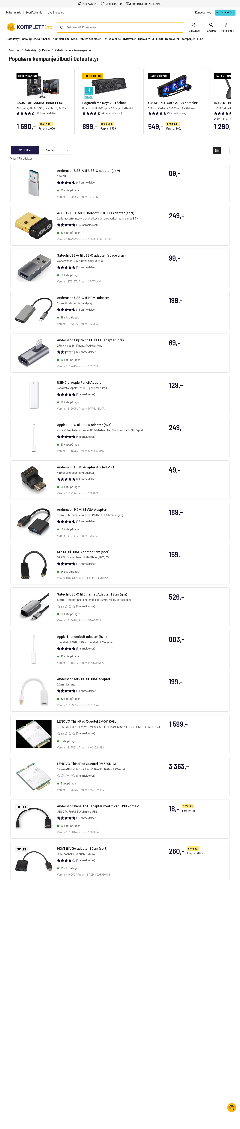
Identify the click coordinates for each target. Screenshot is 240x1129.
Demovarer (172, 38)
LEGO (159, 38)
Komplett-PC (61, 38)
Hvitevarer (129, 38)
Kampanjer (188, 38)
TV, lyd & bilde (112, 38)
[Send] (62, 27)
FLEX (200, 38)
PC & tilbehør (42, 38)
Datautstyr (13, 38)
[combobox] (120, 27)
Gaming (27, 38)
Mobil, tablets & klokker (86, 38)
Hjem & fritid (146, 38)
